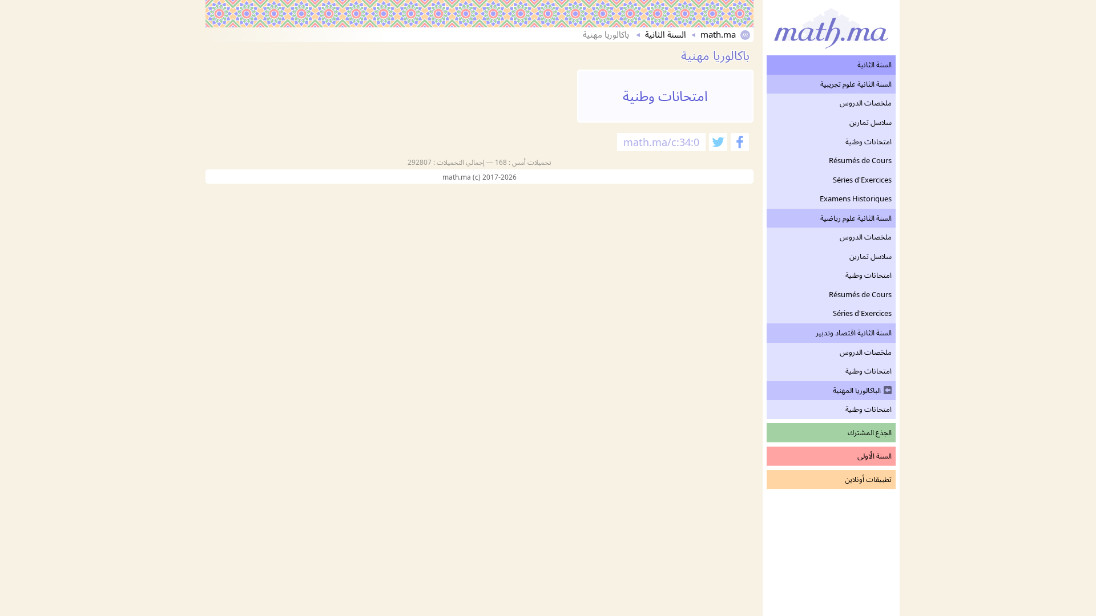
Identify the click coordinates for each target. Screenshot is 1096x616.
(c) (477, 177)
